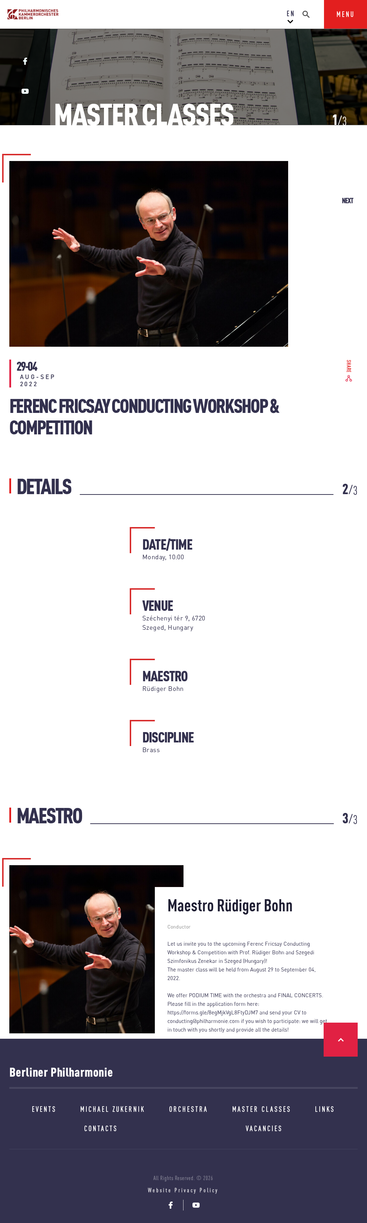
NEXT (347, 200)
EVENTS (44, 1109)
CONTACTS (101, 1128)
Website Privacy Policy (183, 1190)
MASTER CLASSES (261, 1109)
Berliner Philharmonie (61, 1071)
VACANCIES (264, 1128)
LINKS (325, 1109)
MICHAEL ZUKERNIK (112, 1109)
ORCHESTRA (188, 1109)
